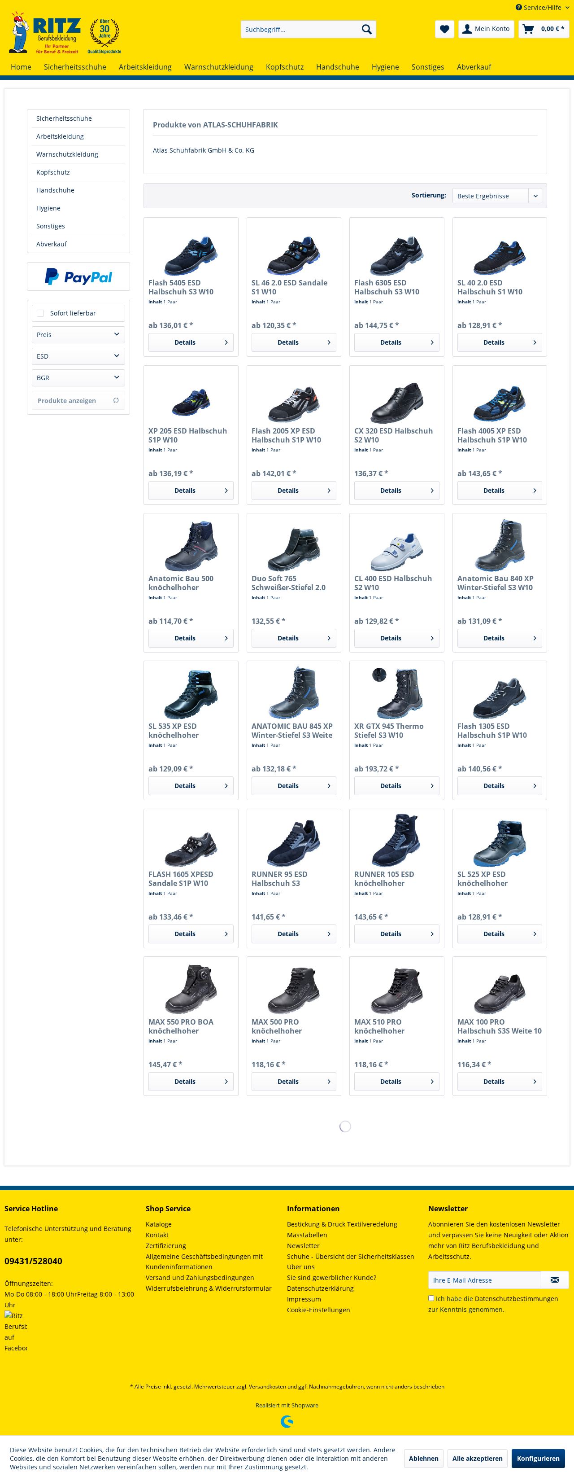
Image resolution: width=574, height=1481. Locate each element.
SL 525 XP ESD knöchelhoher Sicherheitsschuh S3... (496, 879)
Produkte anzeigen (67, 400)
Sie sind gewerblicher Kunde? (331, 1277)
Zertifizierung (166, 1245)
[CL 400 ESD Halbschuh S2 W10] (396, 545)
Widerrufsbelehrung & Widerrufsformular (209, 1288)
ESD (42, 356)
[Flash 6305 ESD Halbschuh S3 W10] (396, 249)
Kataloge (159, 1224)
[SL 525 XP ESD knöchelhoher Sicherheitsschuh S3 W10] (499, 841)
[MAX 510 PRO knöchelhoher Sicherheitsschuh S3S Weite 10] (396, 988)
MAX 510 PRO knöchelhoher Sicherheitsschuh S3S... (395, 1026)
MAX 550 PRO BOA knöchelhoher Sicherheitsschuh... (182, 1026)
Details (185, 342)
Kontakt (157, 1235)
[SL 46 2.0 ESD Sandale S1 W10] (294, 249)
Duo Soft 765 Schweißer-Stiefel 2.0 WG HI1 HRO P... (289, 583)
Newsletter (303, 1245)
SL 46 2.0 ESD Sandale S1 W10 (289, 287)
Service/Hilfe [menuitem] (542, 7)
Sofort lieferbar (73, 313)
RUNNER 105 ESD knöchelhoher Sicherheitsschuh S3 (390, 879)
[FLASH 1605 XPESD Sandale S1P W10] (190, 841)
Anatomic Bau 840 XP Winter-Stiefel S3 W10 (495, 583)
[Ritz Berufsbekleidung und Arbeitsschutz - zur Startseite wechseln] (65, 32)
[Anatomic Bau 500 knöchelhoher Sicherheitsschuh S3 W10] (190, 545)
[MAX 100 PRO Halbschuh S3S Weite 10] (499, 988)
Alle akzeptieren (477, 1458)
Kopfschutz (53, 172)
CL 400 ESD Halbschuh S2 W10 (393, 583)
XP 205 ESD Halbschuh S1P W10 (187, 435)
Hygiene (48, 208)
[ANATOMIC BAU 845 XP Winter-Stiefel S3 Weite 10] (294, 692)
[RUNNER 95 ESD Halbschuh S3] (294, 841)
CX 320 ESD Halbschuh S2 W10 (393, 435)
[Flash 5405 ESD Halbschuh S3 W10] (190, 249)
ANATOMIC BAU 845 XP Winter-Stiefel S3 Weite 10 (292, 731)
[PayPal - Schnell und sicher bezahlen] (78, 276)
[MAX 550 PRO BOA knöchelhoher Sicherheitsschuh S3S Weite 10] (190, 988)
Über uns (301, 1266)
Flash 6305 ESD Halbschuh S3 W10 (386, 287)
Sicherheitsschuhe (64, 118)
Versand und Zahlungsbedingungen (200, 1277)
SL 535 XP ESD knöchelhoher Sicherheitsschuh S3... (187, 731)
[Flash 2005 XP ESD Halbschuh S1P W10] (294, 397)
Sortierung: (429, 195)
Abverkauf (51, 244)
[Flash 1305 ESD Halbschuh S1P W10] (499, 692)
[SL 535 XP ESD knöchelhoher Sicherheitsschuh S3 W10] (190, 692)
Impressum (304, 1299)
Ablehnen (424, 1458)
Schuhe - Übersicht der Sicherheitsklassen (350, 1256)
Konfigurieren (538, 1458)
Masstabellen (307, 1235)
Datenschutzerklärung (320, 1288)
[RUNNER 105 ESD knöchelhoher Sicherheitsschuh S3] (396, 841)
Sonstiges (50, 226)
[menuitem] (308, 29)
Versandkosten (267, 1386)
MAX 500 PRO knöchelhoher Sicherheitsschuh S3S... (293, 1026)
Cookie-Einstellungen (318, 1310)
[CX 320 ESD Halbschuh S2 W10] (396, 397)
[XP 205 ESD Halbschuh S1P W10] (190, 397)
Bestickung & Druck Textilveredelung (342, 1224)
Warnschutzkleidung (67, 154)
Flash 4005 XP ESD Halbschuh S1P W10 (492, 435)
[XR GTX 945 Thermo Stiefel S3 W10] (396, 692)
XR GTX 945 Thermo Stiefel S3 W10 (389, 731)
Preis (44, 334)
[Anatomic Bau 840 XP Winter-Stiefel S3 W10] (499, 545)
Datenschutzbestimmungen (516, 1298)
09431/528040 (33, 1261)
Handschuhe (55, 190)
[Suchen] (366, 29)
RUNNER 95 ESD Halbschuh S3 (280, 879)
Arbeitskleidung (60, 136)
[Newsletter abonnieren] (555, 1280)
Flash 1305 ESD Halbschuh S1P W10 (492, 731)
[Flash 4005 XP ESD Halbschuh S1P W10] (499, 397)
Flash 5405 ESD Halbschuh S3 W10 (180, 287)
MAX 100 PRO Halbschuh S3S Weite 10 (499, 1026)
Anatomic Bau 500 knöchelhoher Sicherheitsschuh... (182, 583)
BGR (43, 377)
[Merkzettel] (444, 29)
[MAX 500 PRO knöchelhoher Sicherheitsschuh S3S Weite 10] (294, 988)
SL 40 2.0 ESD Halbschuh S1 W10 (489, 287)
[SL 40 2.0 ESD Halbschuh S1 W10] (499, 249)
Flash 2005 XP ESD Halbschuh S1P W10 (286, 435)
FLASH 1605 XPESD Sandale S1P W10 (180, 879)
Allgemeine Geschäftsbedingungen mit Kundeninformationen (204, 1261)
